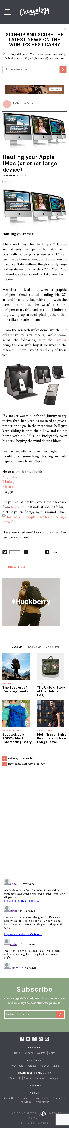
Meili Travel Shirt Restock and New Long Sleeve (51, 738)
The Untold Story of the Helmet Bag (51, 691)
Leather (11, 175)
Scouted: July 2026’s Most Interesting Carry (17, 738)
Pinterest (40, 1078)
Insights (8, 181)
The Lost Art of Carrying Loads (15, 689)
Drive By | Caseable (20, 758)
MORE (55, 552)
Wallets (41, 1053)
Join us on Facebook (22, 1039)
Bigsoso (8, 486)
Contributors (25, 1098)
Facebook (15, 1078)
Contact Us (59, 1098)
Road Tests (17, 1065)
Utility (52, 1053)
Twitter (28, 1078)
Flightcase (9, 476)
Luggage (28, 1053)
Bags (17, 1053)
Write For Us (42, 1098)
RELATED (16, 646)
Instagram (47, 1039)
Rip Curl (18, 506)
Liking (56, 1065)
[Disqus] (34, 826)
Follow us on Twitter (28, 1039)
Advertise (26, 1101)
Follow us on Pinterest (34, 1039)
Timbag (61, 339)
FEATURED (34, 646)
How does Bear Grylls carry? (26, 764)
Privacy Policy (42, 1101)
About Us (9, 1098)
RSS (41, 1039)
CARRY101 (52, 646)
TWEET (15, 552)
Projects (44, 1065)
